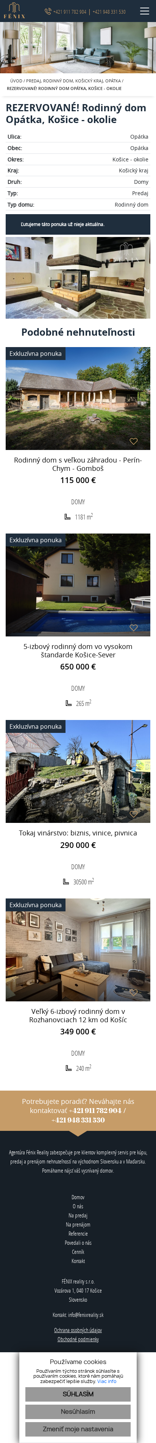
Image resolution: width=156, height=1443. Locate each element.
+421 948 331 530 (109, 11)
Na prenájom (78, 1224)
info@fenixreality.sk (85, 1314)
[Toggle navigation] (141, 11)
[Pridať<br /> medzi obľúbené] (133, 441)
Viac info (106, 1381)
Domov (78, 1197)
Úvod (15, 81)
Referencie (78, 1233)
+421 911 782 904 (69, 11)
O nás (78, 1206)
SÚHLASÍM (78, 1394)
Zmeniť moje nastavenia (78, 1429)
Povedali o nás (78, 1242)
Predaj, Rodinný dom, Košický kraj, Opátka (74, 81)
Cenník (78, 1251)
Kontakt (78, 1261)
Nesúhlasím (78, 1412)
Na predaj (78, 1215)
